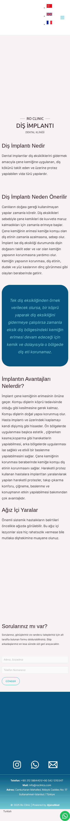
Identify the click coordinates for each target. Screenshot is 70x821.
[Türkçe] (50, 7)
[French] (50, 24)
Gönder (11, 681)
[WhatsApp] (35, 764)
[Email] (52, 764)
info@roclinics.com (40, 785)
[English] (50, 16)
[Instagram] (17, 764)
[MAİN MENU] (62, 17)
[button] (35, 811)
